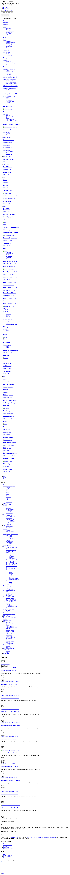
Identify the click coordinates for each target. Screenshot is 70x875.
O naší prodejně (6, 843)
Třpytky (5, 309)
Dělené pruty (9, 41)
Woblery (5, 327)
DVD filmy (6, 405)
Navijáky (5, 24)
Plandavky (8, 314)
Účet (4, 854)
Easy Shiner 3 (9, 252)
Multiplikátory (9, 32)
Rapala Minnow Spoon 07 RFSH (8, 670)
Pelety (7, 347)
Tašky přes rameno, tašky (11, 101)
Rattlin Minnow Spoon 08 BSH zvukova (10, 698)
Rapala (7, 315)
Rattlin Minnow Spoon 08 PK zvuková (9, 752)
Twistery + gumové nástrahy (11, 227)
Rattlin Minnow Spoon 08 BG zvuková (10, 684)
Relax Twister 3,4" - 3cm (10, 277)
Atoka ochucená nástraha (10, 232)
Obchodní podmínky (7, 845)
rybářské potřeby (14, 837)
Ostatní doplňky (9, 154)
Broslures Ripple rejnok (10, 238)
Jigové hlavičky (7, 243)
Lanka (5, 334)
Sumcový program (8, 159)
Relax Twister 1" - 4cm (9, 282)
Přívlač (4, 477)
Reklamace (5, 846)
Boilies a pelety (7, 342)
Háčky (5, 57)
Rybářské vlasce (9, 53)
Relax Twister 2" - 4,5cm (10, 287)
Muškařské (8, 33)
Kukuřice (6, 355)
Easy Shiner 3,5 (9, 253)
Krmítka (8, 133)
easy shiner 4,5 (9, 256)
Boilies (7, 346)
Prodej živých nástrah (8, 848)
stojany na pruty (45, 837)
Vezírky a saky (9, 73)
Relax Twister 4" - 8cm (9, 298)
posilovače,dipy (7, 360)
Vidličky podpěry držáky (11, 83)
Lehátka (8, 91)
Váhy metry (6, 464)
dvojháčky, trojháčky (10, 62)
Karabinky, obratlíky (9, 411)
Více (7, 34)
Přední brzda (8, 28)
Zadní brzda (8, 29)
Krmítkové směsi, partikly (10, 350)
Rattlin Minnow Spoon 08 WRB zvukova (10, 807)
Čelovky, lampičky (10, 116)
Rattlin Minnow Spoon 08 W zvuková (9, 794)
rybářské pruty (30, 837)
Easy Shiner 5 (9, 257)
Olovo (7, 134)
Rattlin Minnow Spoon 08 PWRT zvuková (10, 780)
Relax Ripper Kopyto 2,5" (10, 261)
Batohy (7, 97)
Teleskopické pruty (10, 44)
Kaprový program (8, 140)
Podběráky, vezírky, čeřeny (10, 66)
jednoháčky (8, 61)
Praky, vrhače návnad (9, 442)
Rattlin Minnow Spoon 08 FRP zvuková (10, 711)
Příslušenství (8, 74)
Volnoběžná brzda (10, 31)
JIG (7, 64)
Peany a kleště (7, 432)
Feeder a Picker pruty (10, 42)
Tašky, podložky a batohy (10, 93)
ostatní (7, 331)
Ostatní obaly (9, 102)
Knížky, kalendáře (8, 416)
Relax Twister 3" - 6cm (9, 293)
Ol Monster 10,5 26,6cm (11, 324)
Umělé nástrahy (7, 366)
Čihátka (7, 118)
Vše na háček (7, 371)
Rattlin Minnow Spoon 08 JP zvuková (9, 739)
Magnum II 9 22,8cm (10, 323)
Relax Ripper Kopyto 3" (10, 266)
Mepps (7, 312)
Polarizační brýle (8, 437)
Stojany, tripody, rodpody (11, 82)
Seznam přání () (7, 856)
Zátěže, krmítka (7, 129)
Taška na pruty (9, 100)
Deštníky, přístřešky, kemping (11, 124)
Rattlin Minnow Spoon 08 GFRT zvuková (10, 725)
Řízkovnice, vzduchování (10, 453)
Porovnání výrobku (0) (5, 664)
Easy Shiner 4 (9, 254)
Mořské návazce (9, 151)
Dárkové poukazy (10, 119)
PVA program (7, 448)
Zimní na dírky (9, 46)
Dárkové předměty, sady (11, 120)
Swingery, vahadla (8, 458)
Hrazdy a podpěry (10, 80)
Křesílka (8, 89)
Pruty (4, 37)
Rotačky (8, 316)
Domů (4, 476)
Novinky (5, 857)
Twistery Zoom (7, 319)
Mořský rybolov (7, 147)
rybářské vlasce (52, 837)
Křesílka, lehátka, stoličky (10, 86)
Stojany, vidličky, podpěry (10, 77)
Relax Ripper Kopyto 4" (10, 271)
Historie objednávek (7, 855)
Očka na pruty (7, 426)
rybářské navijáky (37, 837)
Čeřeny (7, 70)
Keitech (5, 248)
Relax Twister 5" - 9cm (9, 303)
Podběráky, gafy (9, 71)
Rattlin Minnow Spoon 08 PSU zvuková (10, 766)
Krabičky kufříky (8, 106)
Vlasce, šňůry (7, 50)
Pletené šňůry (9, 55)
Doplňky (5, 111)
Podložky (8, 98)
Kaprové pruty (9, 43)
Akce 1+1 (8, 115)
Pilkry (7, 152)
